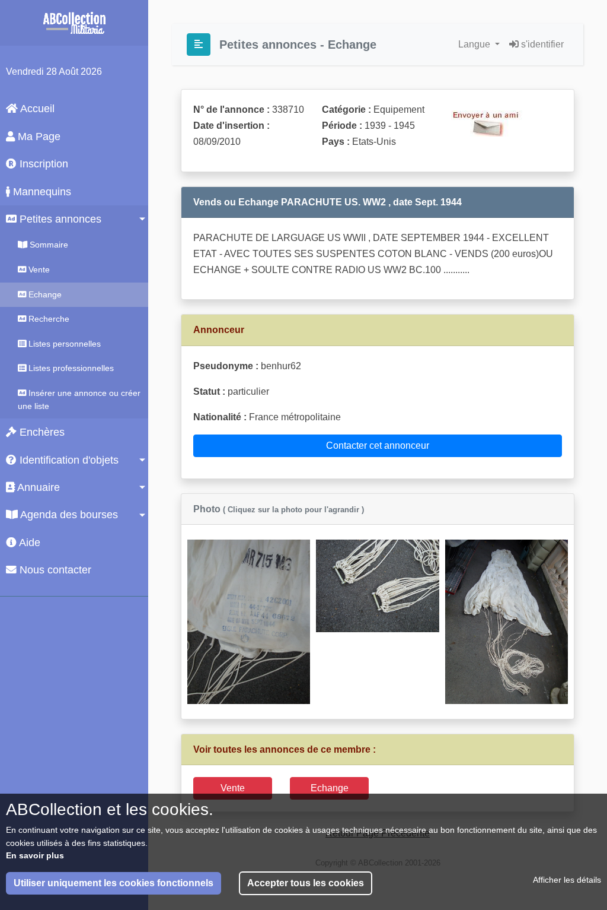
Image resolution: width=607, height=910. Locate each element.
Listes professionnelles (70, 368)
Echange (44, 294)
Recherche (47, 319)
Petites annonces (59, 219)
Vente (38, 269)
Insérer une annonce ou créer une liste (79, 399)
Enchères (41, 432)
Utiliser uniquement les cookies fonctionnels (113, 883)
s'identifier (541, 44)
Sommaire (47, 244)
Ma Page (37, 136)
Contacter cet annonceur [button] (377, 445)
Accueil (36, 109)
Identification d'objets (68, 460)
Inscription (42, 164)
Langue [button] (475, 44)
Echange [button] (330, 788)
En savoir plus (35, 855)
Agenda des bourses (68, 515)
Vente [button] (233, 788)
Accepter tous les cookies (305, 883)
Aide (28, 542)
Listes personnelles (63, 343)
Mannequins (40, 192)
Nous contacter (54, 570)
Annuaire (37, 487)
